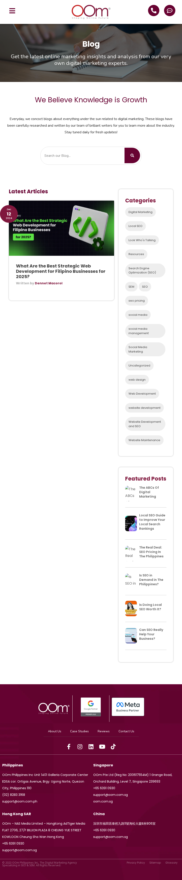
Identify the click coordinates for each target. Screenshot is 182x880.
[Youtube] (102, 746)
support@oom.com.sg (110, 795)
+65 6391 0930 (104, 788)
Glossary (171, 862)
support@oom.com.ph (19, 801)
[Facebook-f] (68, 746)
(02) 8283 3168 (13, 795)
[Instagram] (79, 746)
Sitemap (155, 862)
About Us (54, 731)
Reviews (104, 731)
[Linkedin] (91, 746)
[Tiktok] (113, 746)
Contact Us (126, 731)
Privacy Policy (136, 862)
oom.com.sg (103, 801)
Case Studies (79, 731)
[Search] (132, 155)
